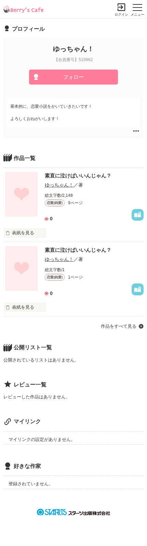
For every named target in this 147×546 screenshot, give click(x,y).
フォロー (73, 77)
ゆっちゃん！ (59, 185)
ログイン (121, 14)
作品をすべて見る (118, 326)
